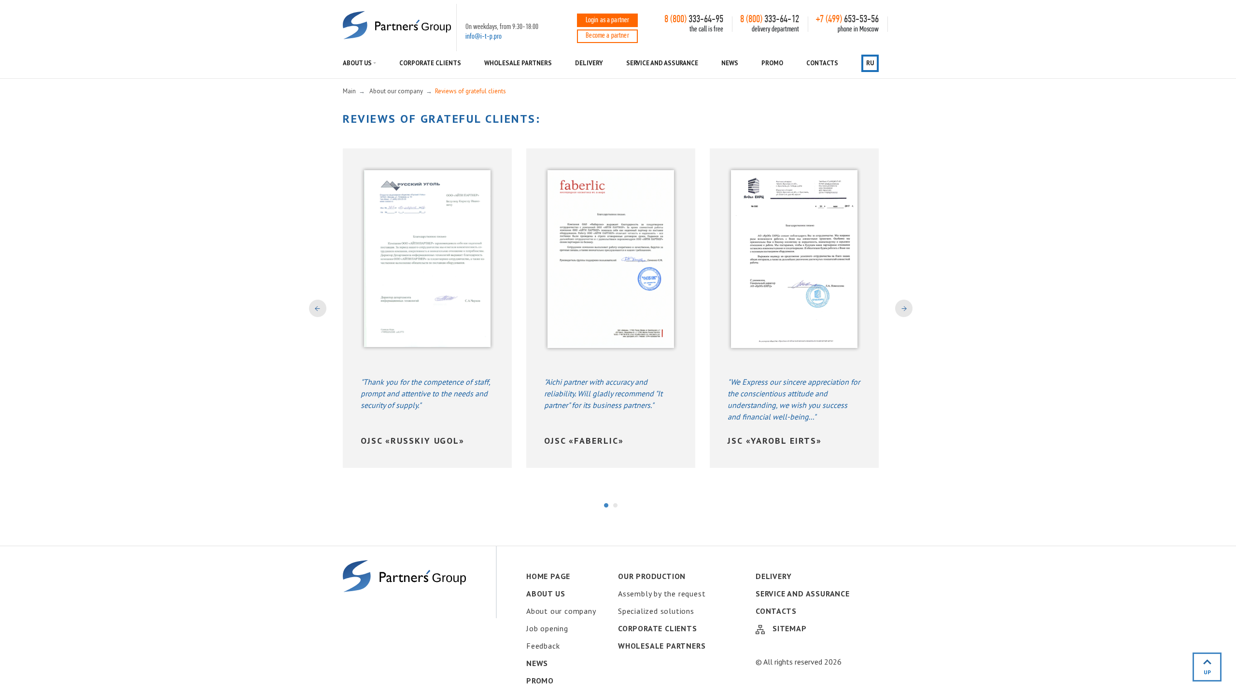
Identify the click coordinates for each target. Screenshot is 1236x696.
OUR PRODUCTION (652, 576)
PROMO (772, 63)
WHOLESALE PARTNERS (518, 63)
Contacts (822, 63)
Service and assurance (662, 63)
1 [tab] (606, 505)
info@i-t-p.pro (483, 37)
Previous (317, 308)
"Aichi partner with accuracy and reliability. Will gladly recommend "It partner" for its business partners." (603, 393)
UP (1207, 672)
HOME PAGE (548, 576)
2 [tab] (615, 505)
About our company (561, 611)
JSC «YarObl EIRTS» (775, 440)
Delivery (589, 63)
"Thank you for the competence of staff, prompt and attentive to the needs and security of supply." (425, 393)
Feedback (543, 646)
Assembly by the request (661, 593)
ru (870, 63)
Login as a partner (608, 20)
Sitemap (789, 628)
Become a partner (607, 36)
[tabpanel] (427, 308)
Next (904, 308)
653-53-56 (847, 19)
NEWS (729, 63)
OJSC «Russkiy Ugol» (412, 440)
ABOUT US (357, 63)
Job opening (547, 628)
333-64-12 (769, 19)
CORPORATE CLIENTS (430, 63)
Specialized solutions (656, 611)
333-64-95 (693, 19)
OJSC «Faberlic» (584, 440)
